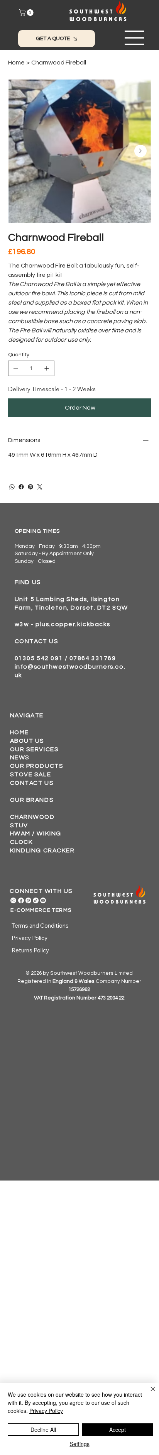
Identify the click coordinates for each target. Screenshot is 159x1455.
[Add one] (46, 368)
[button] (27, 12)
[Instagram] (13, 900)
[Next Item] (140, 151)
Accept (117, 1429)
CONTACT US (32, 783)
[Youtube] (43, 900)
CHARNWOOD (32, 817)
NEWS (20, 757)
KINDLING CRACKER (42, 850)
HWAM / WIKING (35, 833)
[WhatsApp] (12, 487)
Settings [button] (80, 1444)
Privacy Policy (46, 1410)
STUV (19, 825)
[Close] (148, 1393)
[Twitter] (40, 487)
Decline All (43, 1429)
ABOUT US (27, 741)
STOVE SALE (30, 774)
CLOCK (21, 842)
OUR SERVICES (34, 749)
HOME (19, 732)
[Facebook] (21, 487)
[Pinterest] (30, 487)
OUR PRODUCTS (37, 766)
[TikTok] (36, 900)
